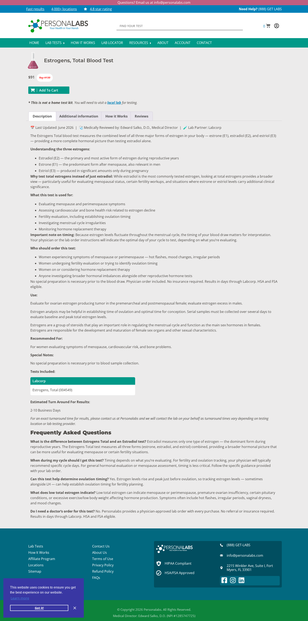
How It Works (83, 42)
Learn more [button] (20, 598)
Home (34, 42)
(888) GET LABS (270, 9)
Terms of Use (102, 558)
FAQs (96, 577)
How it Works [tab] (116, 116)
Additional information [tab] (78, 116)
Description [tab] (42, 116)
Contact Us (101, 546)
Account (182, 42)
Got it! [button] (39, 608)
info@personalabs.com (172, 2)
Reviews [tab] (141, 116)
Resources (139, 42)
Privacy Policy (103, 565)
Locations (36, 565)
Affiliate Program (41, 558)
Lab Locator (112, 42)
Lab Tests (53, 42)
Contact (204, 42)
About (162, 42)
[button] (267, 26)
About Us (99, 552)
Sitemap (34, 571)
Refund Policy (103, 571)
